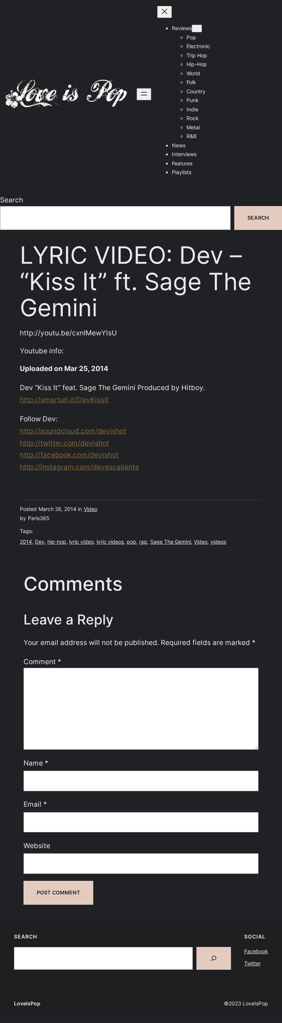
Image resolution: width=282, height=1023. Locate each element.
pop (131, 541)
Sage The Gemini (170, 541)
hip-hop (56, 541)
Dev (39, 541)
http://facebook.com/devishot (69, 454)
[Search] (213, 958)
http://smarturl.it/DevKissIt (64, 399)
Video (90, 509)
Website (37, 845)
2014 (26, 541)
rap (143, 541)
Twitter (252, 963)
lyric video (81, 541)
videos (218, 541)
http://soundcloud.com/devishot (73, 430)
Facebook (256, 951)
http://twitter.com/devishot (64, 443)
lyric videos (110, 541)
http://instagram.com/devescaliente (79, 466)
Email (35, 804)
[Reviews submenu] (197, 28)
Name (36, 763)
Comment (42, 661)
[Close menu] (164, 12)
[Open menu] (144, 94)
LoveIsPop (27, 1003)
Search (11, 199)
